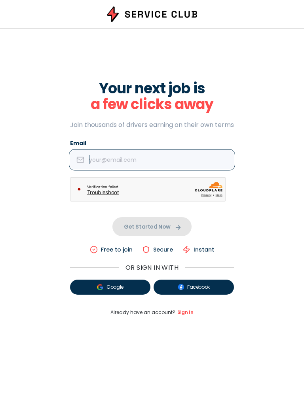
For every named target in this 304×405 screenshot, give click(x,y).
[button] (110, 287)
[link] (185, 312)
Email (78, 143)
